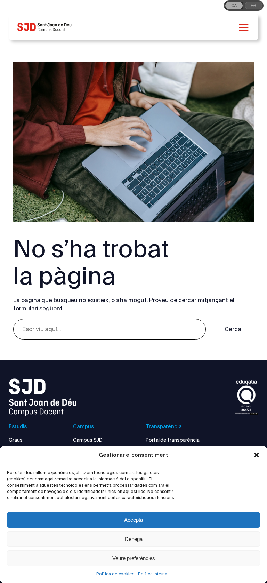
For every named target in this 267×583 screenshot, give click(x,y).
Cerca (233, 329)
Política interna (152, 573)
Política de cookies (115, 573)
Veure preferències (133, 558)
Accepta (133, 520)
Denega (134, 539)
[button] (256, 455)
